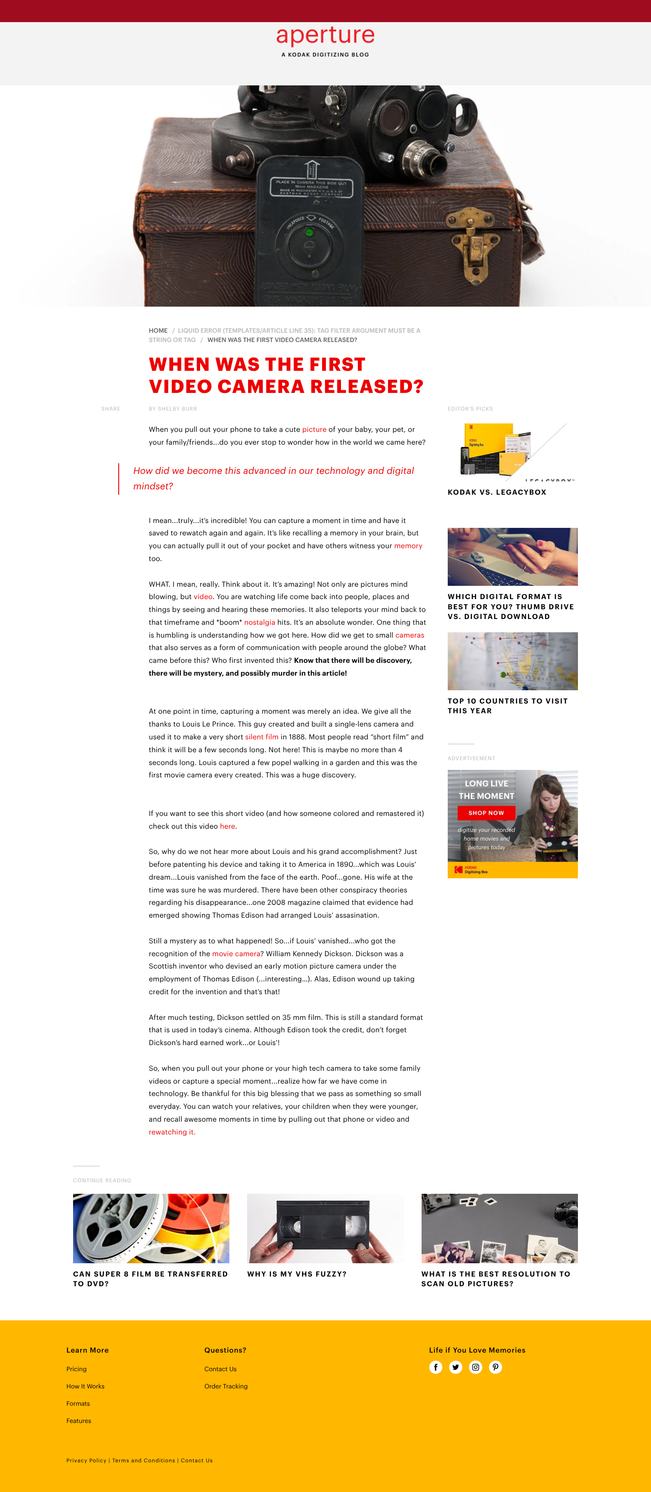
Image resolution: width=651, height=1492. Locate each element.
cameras (409, 635)
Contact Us (220, 1369)
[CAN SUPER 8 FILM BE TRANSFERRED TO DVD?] (151, 1230)
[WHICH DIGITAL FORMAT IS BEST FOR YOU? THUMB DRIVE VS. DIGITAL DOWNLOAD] (513, 559)
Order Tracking (226, 1387)
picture (314, 429)
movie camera (236, 953)
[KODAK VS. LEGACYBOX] (513, 454)
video (203, 596)
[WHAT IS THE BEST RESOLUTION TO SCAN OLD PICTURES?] (500, 1230)
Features (78, 1421)
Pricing (76, 1369)
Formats (78, 1404)
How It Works (85, 1387)
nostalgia (259, 622)
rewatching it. (173, 1132)
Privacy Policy (86, 1461)
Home (158, 331)
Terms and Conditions (143, 1461)
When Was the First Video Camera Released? (282, 340)
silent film (262, 737)
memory (408, 546)
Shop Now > (390, 11)
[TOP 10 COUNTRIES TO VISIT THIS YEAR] (513, 663)
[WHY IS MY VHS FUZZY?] (325, 1230)
